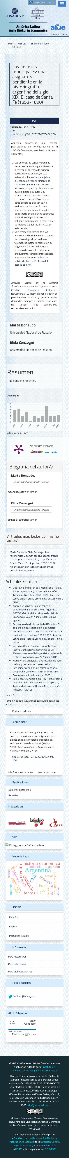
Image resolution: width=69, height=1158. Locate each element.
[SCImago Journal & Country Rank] (25, 845)
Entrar (51, 2)
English (13, 926)
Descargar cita (46, 772)
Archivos (22, 44)
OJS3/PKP (50, 1149)
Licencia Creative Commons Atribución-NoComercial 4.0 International (34, 290)
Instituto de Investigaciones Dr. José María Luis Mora (35, 1068)
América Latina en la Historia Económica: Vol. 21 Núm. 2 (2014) (38, 599)
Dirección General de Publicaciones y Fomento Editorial (36, 1143)
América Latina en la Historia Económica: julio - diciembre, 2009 (35, 673)
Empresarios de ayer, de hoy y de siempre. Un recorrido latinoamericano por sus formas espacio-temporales (37, 666)
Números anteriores (19, 789)
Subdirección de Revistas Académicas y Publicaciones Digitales (33, 1140)
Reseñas (13, 795)
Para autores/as (17, 964)
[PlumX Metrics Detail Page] (19, 449)
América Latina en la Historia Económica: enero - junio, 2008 (38, 639)
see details (51, 452)
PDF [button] (34, 120)
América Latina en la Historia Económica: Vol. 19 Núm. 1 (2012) (37, 688)
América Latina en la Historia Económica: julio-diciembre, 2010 (32, 568)
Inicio (11, 44)
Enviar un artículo (21, 711)
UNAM (18, 1149)
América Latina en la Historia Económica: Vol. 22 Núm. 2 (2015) (37, 655)
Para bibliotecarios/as (20, 971)
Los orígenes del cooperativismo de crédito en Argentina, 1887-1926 (35, 610)
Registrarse (40, 2)
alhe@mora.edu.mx (38, 1105)
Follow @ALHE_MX (24, 996)
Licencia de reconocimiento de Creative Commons (32, 182)
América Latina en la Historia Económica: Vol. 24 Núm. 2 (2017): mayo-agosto (35, 617)
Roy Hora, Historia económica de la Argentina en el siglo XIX (37, 680)
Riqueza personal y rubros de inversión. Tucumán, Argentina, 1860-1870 (35, 593)
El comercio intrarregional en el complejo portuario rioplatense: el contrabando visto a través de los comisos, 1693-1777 (37, 629)
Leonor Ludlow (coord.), (34, 650)
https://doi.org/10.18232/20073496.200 (33, 134)
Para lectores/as (17, 956)
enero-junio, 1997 (40, 44)
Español (13, 917)
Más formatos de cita (19, 772)
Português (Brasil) (19, 935)
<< (7, 695)
